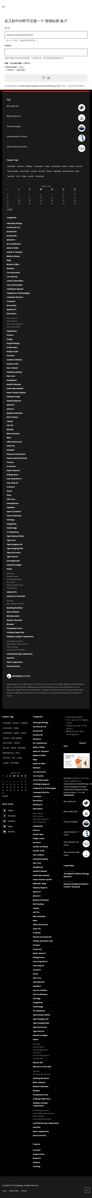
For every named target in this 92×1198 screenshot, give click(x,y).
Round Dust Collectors (15, 324)
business (20, 166)
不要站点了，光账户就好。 (17, 70)
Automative (11, 166)
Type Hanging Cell (14, 544)
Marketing (57, 171)
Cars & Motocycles (14, 285)
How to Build (24, 171)
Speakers (11, 507)
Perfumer (11, 450)
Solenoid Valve (12, 588)
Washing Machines (15, 608)
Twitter (11, 811)
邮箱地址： (9, 46)
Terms (4, 1191)
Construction (38, 166)
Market (49, 171)
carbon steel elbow (15, 281)
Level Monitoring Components (20, 654)
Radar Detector (13, 470)
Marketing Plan (68, 171)
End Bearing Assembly (15, 641)
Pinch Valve (11, 582)
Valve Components (15, 662)
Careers (24, 1191)
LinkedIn (11, 821)
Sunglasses (11, 524)
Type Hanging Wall (15, 548)
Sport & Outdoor (14, 511)
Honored (79, 166)
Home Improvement (15, 388)
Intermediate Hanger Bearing (17, 644)
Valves (9, 569)
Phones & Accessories (16, 454)
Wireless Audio (13, 616)
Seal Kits (10, 658)
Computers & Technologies (18, 293)
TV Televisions (13, 532)
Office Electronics (14, 442)
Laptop (10, 421)
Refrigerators (12, 475)
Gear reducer (12, 368)
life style (42, 171)
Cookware (11, 301)
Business (10, 268)
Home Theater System (16, 393)
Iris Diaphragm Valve (14, 579)
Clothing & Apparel (15, 289)
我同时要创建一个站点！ (16, 67)
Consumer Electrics (15, 297)
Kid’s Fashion (12, 417)
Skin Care (11, 499)
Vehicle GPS (12, 592)
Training (36, 1166)
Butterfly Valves (12, 576)
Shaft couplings (12, 647)
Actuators (11, 240)
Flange (10, 339)
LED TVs (10, 425)
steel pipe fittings (14, 223)
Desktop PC (11, 309)
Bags (9, 260)
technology (40, 176)
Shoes (9, 491)
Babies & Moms (13, 256)
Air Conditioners (14, 244)
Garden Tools (12, 364)
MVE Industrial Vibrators (15, 604)
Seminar (36, 1162)
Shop (9, 495)
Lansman (37, 1150)
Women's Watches (14, 620)
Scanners (11, 487)
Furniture (11, 356)
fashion (65, 166)
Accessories (12, 232)
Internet (34, 171)
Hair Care (11, 376)
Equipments (12, 331)
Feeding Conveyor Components (20, 636)
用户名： (8, 28)
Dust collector (12, 318)
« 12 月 (9, 209)
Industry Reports (14, 401)
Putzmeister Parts (14, 628)
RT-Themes (19, 1185)
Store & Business (14, 516)
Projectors (11, 466)
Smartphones (12, 503)
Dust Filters (11, 314)
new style (10, 176)
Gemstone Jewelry (14, 372)
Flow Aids (10, 601)
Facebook (12, 816)
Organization (39, 1154)
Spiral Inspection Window (16, 650)
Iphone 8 (10, 405)
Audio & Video (13, 248)
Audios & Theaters (15, 252)
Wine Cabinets (13, 612)
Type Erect (11, 540)
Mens (9, 438)
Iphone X (10, 409)
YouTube (11, 832)
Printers (10, 462)
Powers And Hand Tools (17, 458)
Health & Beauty (14, 384)
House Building (12, 171)
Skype (10, 826)
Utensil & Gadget (14, 565)
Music (77, 171)
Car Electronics (13, 273)
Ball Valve (10, 574)
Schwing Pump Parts (15, 632)
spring (23, 176)
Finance (10, 335)
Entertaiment (56, 166)
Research (37, 1158)
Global (71, 166)
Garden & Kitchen (14, 360)
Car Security (12, 277)
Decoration (11, 305)
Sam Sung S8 (12, 483)
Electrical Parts (13, 666)
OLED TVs (11, 446)
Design (47, 166)
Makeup (10, 429)
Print (18, 176)
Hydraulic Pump (13, 397)
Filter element (12, 321)
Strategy (10, 520)
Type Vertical (12, 557)
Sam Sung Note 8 (14, 479)
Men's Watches (13, 434)
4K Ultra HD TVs (13, 227)
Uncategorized (13, 561)
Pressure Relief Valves (15, 585)
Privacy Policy (14, 1191)
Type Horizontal (14, 553)
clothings (28, 166)
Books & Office (13, 264)
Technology (12, 528)
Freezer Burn (12, 347)
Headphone (12, 380)
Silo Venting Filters (13, 327)
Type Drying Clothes (15, 536)
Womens (10, 624)
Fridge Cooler (12, 351)
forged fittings (13, 343)
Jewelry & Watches (15, 413)
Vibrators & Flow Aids (16, 596)
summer (31, 176)
